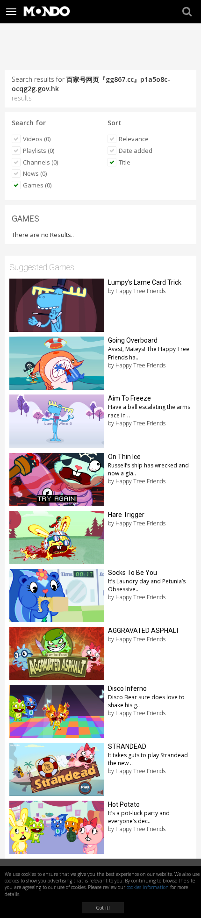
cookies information (148, 887)
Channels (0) (40, 162)
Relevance (134, 139)
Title (124, 162)
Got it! (103, 907)
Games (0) (37, 185)
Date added (135, 150)
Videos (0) (36, 139)
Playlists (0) (38, 150)
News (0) (35, 173)
